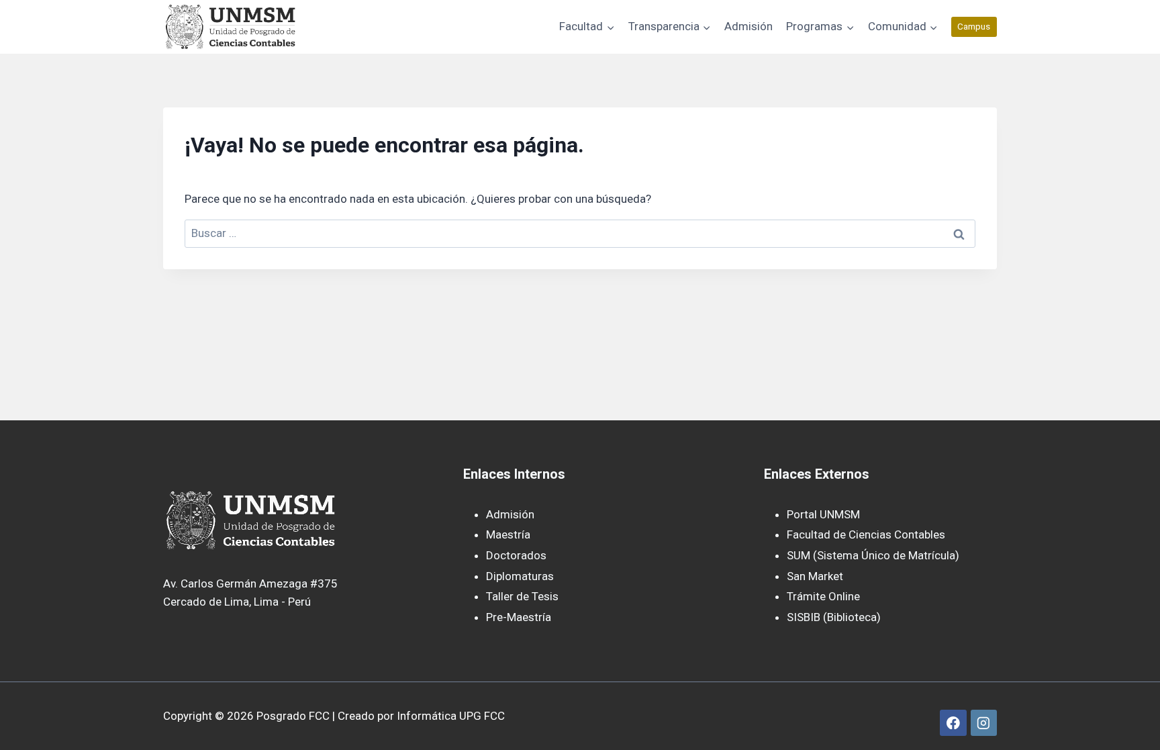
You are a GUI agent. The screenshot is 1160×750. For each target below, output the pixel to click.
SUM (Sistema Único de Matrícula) (873, 555)
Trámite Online (823, 596)
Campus (973, 26)
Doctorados (516, 555)
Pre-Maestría (518, 617)
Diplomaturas (520, 576)
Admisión (748, 26)
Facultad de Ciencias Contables (866, 534)
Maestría (508, 534)
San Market (815, 576)
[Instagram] (984, 723)
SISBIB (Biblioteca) (834, 617)
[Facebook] (953, 723)
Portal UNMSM (823, 514)
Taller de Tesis (522, 596)
